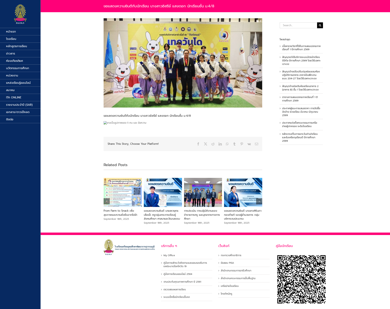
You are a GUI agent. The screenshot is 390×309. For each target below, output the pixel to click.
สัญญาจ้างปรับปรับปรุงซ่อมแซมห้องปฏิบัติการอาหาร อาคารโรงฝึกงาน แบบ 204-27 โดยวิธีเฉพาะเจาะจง (301, 75)
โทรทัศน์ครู (226, 294)
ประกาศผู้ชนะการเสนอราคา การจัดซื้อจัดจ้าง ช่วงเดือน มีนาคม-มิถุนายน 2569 (301, 112)
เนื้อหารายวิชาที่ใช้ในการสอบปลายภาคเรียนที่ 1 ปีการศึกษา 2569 (301, 47)
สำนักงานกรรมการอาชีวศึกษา (236, 270)
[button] (107, 201)
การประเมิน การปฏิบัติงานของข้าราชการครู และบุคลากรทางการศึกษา (202, 215)
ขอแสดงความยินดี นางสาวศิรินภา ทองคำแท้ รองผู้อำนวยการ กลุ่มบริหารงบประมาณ (242, 215)
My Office (169, 255)
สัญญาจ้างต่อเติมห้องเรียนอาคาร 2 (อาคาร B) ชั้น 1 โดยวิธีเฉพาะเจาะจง (300, 87)
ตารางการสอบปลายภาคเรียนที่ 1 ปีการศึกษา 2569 (300, 98)
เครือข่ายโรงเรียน (230, 286)
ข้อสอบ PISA (227, 263)
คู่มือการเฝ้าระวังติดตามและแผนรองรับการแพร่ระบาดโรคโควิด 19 (185, 264)
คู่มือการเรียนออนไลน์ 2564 (178, 274)
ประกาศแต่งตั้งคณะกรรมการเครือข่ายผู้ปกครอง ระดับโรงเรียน (299, 124)
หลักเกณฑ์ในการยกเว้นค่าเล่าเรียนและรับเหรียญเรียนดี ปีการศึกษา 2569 (300, 137)
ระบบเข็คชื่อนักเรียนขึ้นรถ (177, 297)
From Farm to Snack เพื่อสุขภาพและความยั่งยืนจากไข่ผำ (120, 213)
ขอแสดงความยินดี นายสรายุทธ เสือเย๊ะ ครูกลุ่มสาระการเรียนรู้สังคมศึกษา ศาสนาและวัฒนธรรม (162, 215)
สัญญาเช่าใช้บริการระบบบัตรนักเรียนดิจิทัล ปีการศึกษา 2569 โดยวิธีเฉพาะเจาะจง (301, 60)
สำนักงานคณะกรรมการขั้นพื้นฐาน (238, 278)
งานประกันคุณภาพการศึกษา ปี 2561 (182, 282)
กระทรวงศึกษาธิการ (231, 255)
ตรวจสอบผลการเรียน (175, 289)
